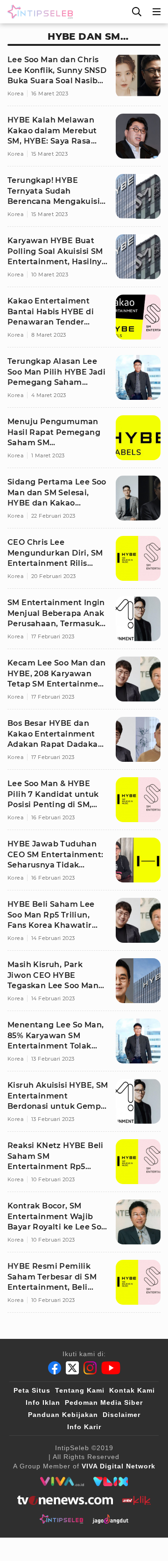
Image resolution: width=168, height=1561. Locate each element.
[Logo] (38, 11)
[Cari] (136, 11)
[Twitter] (72, 1367)
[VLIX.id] (110, 1481)
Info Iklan (43, 1402)
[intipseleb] (61, 1519)
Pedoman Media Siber (104, 1402)
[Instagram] (90, 1367)
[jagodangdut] (110, 1519)
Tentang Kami (80, 1390)
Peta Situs (32, 1390)
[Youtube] (110, 1367)
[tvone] (65, 1500)
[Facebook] (54, 1367)
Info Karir (84, 1427)
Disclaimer (121, 1414)
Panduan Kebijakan (63, 1414)
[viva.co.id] (62, 1481)
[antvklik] (136, 1500)
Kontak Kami (132, 1390)
